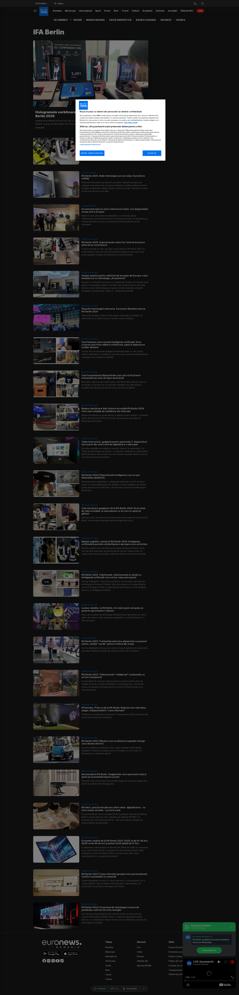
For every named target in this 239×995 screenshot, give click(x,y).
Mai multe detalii (130, 122)
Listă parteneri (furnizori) (90, 144)
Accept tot (152, 153)
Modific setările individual (92, 153)
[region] (120, 130)
